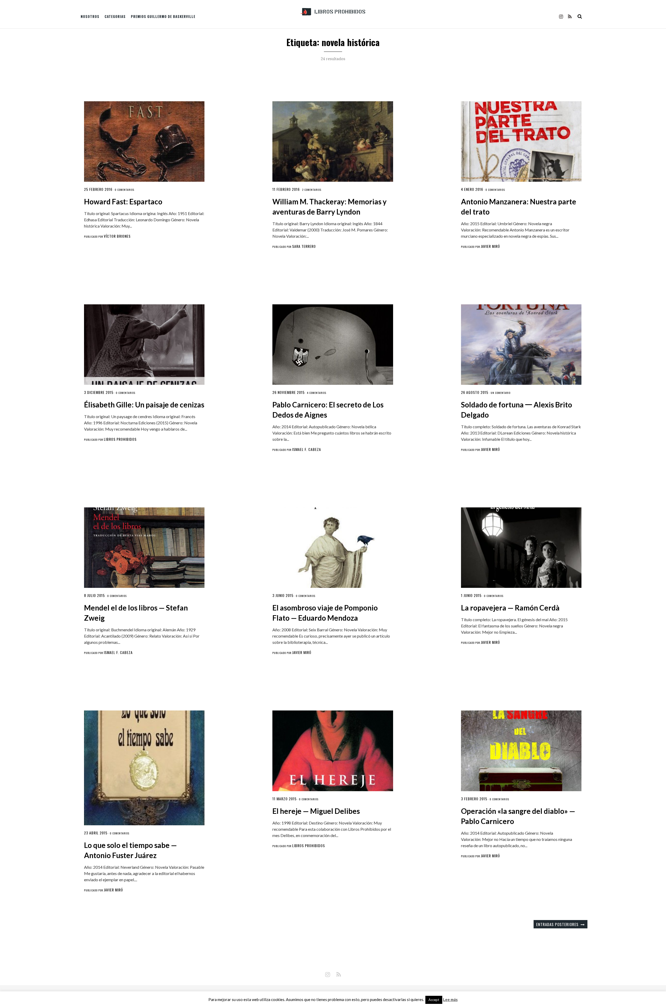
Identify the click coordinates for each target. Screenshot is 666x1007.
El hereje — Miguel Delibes (316, 811)
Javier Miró (490, 246)
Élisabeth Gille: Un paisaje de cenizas (144, 404)
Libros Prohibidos (120, 439)
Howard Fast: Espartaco (123, 201)
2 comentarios (311, 190)
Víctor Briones (117, 236)
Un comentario (500, 393)
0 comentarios (124, 190)
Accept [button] (433, 1000)
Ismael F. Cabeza (306, 449)
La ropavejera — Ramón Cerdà (510, 607)
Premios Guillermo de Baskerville (163, 16)
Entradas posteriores (557, 924)
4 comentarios (316, 393)
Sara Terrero (304, 246)
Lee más (450, 1000)
